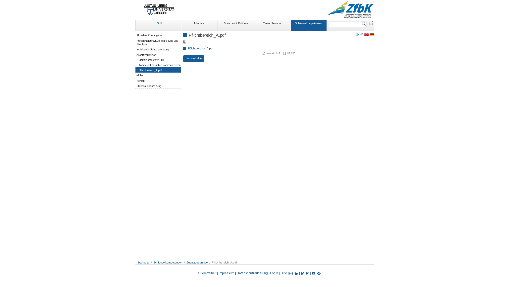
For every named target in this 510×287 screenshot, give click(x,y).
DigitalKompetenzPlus (151, 59)
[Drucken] (357, 34)
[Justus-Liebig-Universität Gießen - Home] (159, 10)
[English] (366, 34)
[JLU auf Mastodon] (308, 273)
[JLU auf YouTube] (313, 273)
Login (274, 273)
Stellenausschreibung (148, 86)
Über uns (199, 23)
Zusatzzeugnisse (146, 54)
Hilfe (283, 273)
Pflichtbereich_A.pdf (200, 48)
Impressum (226, 273)
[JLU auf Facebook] (319, 273)
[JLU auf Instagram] (291, 273)
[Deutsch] (372, 34)
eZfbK (139, 75)
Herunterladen (194, 58)
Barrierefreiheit (205, 273)
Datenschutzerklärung (252, 273)
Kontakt (140, 80)
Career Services (272, 23)
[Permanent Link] (361, 34)
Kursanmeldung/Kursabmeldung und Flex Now (157, 42)
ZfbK (159, 23)
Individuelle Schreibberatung (152, 49)
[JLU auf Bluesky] (303, 273)
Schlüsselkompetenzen (308, 23)
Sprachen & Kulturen (236, 23)
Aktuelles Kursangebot (149, 35)
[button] (371, 22)
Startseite (143, 262)
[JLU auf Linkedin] (297, 273)
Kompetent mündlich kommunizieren (159, 65)
